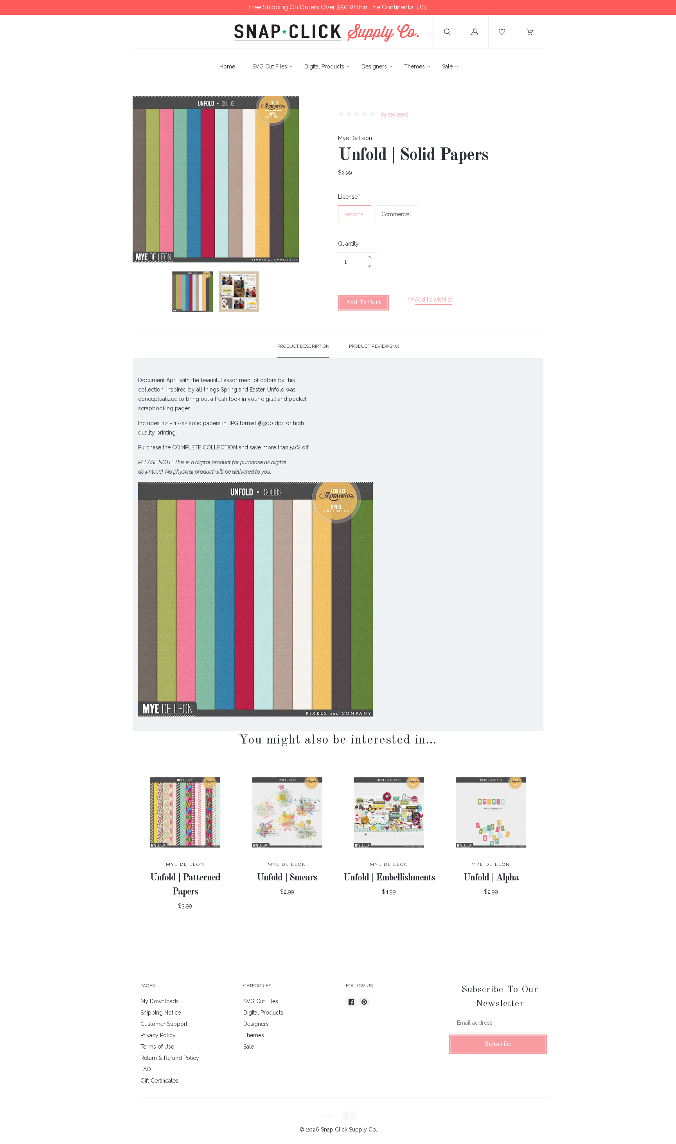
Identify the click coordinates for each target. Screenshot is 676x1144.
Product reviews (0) (374, 346)
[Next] (289, 293)
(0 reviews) (393, 114)
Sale (447, 66)
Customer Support (163, 1024)
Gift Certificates (159, 1081)
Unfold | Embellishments (389, 878)
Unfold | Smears (287, 878)
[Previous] (142, 293)
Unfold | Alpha (491, 878)
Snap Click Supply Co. (349, 1129)
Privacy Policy (158, 1035)
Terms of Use (157, 1046)
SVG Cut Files (269, 66)
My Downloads (159, 1001)
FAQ (145, 1069)
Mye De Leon (355, 138)
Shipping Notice (160, 1012)
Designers (374, 66)
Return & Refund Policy (169, 1058)
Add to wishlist (433, 299)
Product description (303, 346)
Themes (414, 66)
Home (227, 66)
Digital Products (324, 66)
